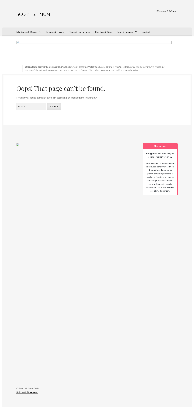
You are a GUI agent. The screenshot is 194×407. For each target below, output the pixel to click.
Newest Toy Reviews (79, 31)
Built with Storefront (27, 392)
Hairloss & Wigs (103, 31)
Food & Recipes (125, 31)
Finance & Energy (55, 31)
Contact (146, 31)
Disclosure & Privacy (166, 11)
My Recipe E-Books (26, 31)
